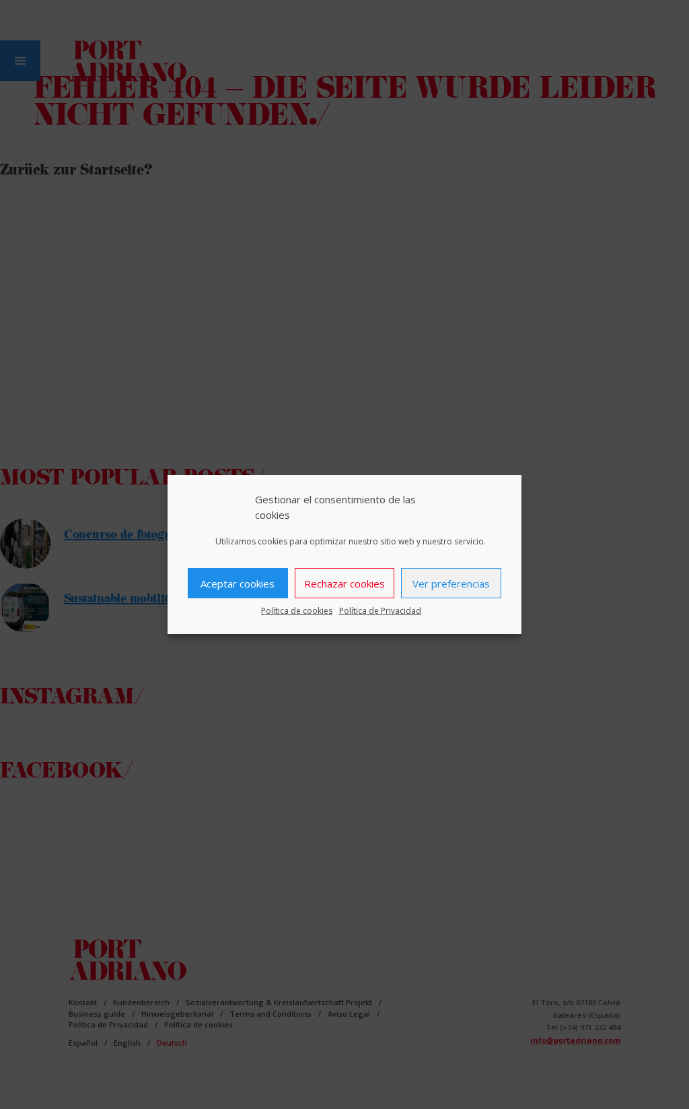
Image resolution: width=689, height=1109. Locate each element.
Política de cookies (296, 610)
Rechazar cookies (344, 583)
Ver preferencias (451, 583)
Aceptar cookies (238, 583)
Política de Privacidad (380, 610)
